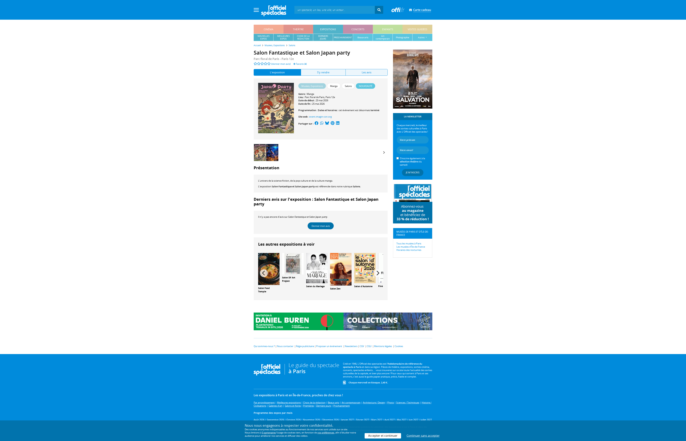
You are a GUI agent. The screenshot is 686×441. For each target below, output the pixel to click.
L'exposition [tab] (277, 72)
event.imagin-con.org (320, 116)
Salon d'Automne (363, 286)
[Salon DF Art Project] (293, 263)
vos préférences (325, 432)
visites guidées (417, 29)
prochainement (343, 37)
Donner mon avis (321, 226)
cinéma (268, 29)
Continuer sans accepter (423, 436)
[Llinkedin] (337, 123)
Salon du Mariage (315, 286)
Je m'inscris (412, 172)
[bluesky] (327, 123)
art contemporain (383, 37)
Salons (356, 186)
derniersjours (323, 37)
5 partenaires (269, 432)
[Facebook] (316, 123)
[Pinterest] (332, 123)
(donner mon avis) (281, 63)
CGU (369, 346)
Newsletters (351, 346)
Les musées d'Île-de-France (410, 246)
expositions (328, 29)
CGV (362, 346)
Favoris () (301, 63)
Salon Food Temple (264, 290)
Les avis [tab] (366, 72)
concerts (357, 29)
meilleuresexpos (283, 37)
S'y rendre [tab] (323, 72)
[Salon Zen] (341, 269)
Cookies (399, 346)
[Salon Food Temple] (269, 268)
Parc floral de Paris (314, 97)
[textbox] (334, 10)
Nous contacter (285, 346)
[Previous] (264, 273)
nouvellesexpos (264, 37)
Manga (310, 94)
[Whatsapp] (322, 123)
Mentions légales (383, 346)
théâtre (298, 29)
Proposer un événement (329, 346)
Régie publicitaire (305, 346)
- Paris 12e (274, 59)
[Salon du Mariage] (317, 267)
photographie (402, 37)
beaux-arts (362, 37)
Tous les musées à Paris (408, 243)
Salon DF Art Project (288, 279)
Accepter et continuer (382, 436)
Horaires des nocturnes (408, 250)
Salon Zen (335, 288)
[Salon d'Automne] (365, 267)
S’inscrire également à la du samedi (412, 161)
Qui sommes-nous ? (264, 346)
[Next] (384, 152)
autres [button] (421, 37)
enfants (387, 29)
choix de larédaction (303, 37)
